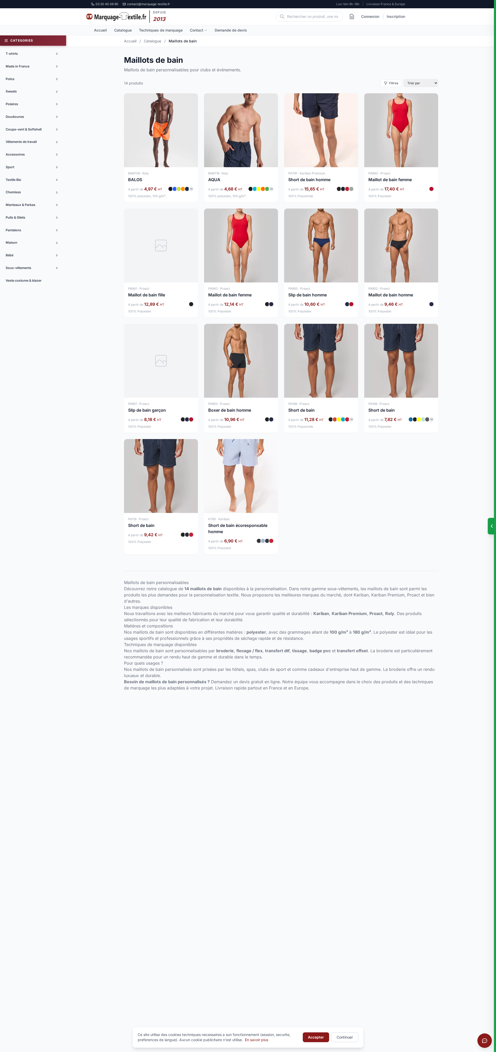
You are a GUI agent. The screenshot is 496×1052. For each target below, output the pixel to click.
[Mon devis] (352, 16)
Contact (196, 30)
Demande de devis (231, 30)
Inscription (396, 16)
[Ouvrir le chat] (484, 1040)
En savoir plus (256, 1040)
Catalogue (123, 30)
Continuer (345, 1037)
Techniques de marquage (161, 30)
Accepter (316, 1037)
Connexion (370, 16)
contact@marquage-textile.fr (148, 4)
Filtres (393, 83)
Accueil (100, 30)
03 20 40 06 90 (107, 4)
